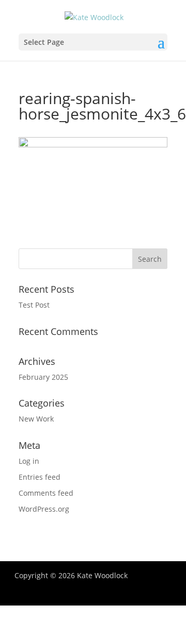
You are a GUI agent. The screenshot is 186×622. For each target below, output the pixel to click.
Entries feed (39, 477)
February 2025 (43, 377)
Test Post (34, 305)
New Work (36, 419)
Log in (29, 461)
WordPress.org (44, 509)
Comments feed (46, 493)
